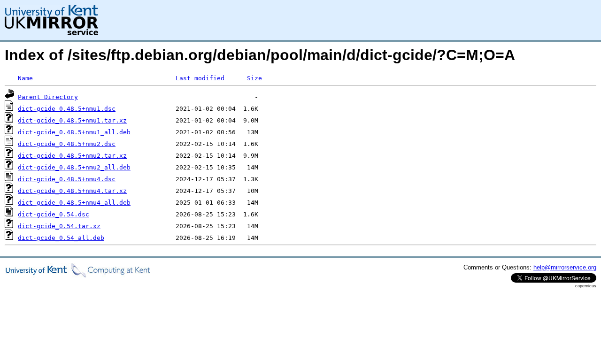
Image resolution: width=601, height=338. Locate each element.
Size (254, 78)
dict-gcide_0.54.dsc (53, 214)
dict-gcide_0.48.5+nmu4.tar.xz (72, 190)
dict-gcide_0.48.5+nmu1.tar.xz (72, 120)
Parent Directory (48, 96)
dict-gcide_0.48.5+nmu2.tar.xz (72, 155)
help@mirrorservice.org (564, 267)
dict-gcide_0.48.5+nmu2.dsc (67, 143)
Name (25, 78)
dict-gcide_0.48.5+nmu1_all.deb (74, 132)
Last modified (200, 78)
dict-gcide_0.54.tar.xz (59, 226)
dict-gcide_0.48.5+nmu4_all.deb (74, 202)
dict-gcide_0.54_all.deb (61, 237)
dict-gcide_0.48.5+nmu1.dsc (67, 108)
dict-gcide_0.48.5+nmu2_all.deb (74, 167)
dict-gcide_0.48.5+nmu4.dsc (67, 179)
